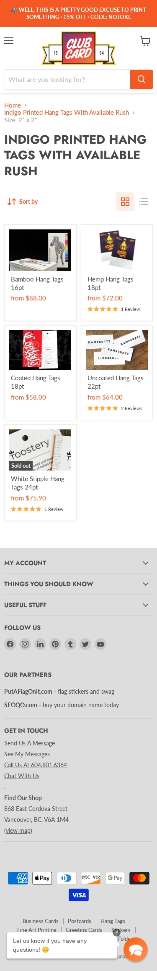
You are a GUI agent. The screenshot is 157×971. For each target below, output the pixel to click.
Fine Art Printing (37, 929)
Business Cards (41, 921)
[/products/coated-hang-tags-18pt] (40, 350)
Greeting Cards (84, 929)
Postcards (79, 921)
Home (12, 105)
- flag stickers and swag (59, 691)
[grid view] (125, 201)
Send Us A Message (29, 743)
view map (18, 830)
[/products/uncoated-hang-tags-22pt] (117, 350)
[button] (136, 949)
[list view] (143, 201)
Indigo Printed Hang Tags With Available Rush (66, 112)
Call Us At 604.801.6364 (35, 764)
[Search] (141, 79)
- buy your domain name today (61, 704)
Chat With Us (21, 775)
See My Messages (27, 754)
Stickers (121, 929)
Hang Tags (112, 921)
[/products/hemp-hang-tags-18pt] (117, 250)
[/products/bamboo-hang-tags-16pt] (40, 250)
